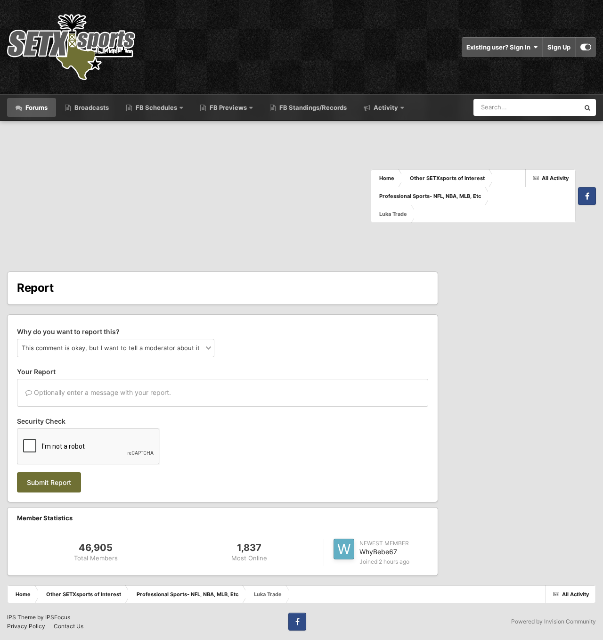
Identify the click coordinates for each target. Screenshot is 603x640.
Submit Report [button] (49, 482)
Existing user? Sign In (499, 47)
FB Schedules (156, 107)
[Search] (587, 107)
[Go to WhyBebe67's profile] (344, 549)
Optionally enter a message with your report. (101, 392)
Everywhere (550, 107)
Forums (36, 107)
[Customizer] (586, 47)
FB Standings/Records (312, 107)
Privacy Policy (26, 626)
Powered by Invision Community (553, 621)
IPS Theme (21, 617)
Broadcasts (91, 107)
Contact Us (68, 626)
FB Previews (228, 107)
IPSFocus (57, 617)
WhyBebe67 (378, 552)
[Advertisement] (189, 196)
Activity (385, 107)
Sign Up (558, 47)
